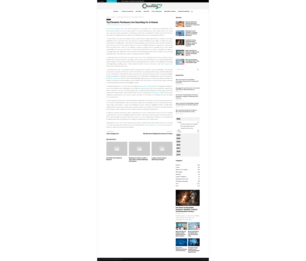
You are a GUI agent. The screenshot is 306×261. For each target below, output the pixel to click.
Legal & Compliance (157, 11)
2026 (178, 119)
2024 (178, 138)
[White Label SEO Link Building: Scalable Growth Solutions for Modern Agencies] (180, 53)
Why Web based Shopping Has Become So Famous (158, 133)
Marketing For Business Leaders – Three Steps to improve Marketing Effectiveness (138, 159)
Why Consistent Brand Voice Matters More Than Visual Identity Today (192, 61)
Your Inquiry (101, 1)
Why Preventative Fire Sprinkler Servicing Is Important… (133, 1)
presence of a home (156, 125)
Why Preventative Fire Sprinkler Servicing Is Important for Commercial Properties (187, 81)
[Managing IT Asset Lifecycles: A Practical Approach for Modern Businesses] (180, 33)
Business (115, 11)
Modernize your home (113, 78)
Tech (177, 186)
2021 (178, 148)
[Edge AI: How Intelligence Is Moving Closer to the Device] (181, 242)
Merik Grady (110, 24)
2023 (178, 142)
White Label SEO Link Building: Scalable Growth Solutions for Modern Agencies (187, 104)
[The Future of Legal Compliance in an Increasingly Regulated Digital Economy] (194, 242)
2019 (178, 155)
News (177, 183)
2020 (178, 151)
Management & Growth (170, 11)
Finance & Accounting (127, 11)
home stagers (165, 64)
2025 (178, 135)
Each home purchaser (113, 28)
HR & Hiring (138, 11)
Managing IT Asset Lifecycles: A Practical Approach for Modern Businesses (188, 88)
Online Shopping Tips (112, 133)
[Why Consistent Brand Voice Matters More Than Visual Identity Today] (180, 62)
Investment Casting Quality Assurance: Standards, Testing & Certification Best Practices (191, 43)
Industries (146, 11)
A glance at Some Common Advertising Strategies (159, 158)
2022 (178, 145)
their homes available (158, 92)
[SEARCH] (198, 69)
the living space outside (145, 86)
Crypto (177, 167)
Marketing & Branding (183, 11)
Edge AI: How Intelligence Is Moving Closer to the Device (181, 249)
